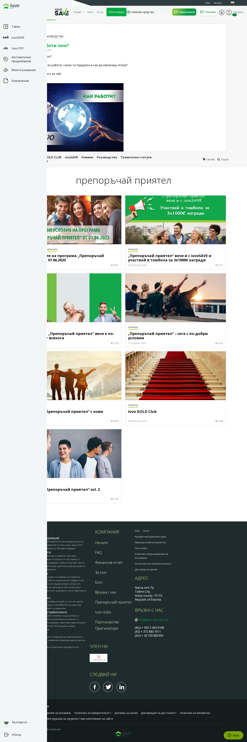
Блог (90, 12)
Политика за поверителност (153, 563)
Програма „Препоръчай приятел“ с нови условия (63, 413)
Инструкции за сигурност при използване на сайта (80, 718)
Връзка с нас (105, 592)
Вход (100, 12)
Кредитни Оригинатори (150, 536)
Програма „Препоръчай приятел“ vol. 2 (61, 489)
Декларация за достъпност (158, 713)
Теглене (210, 12)
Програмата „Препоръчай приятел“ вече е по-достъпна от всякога (68, 336)
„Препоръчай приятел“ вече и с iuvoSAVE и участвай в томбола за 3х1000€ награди (169, 258)
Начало (101, 542)
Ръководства (53, 36)
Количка (221, 12)
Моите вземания (24, 70)
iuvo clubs (103, 612)
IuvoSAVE (18, 37)
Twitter (108, 687)
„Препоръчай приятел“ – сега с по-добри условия (168, 336)
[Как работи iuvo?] (72, 117)
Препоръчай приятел (113, 602)
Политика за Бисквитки (195, 713)
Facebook (94, 687)
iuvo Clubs (141, 548)
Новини (87, 157)
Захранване (187, 12)
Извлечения (20, 81)
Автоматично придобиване (21, 59)
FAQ (98, 552)
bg (234, 3)
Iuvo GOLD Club (142, 411)
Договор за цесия (146, 569)
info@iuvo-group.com (153, 620)
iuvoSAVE (71, 157)
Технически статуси (136, 157)
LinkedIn (121, 687)
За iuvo (101, 572)
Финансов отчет (109, 562)
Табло (16, 27)
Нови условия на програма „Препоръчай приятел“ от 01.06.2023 (63, 258)
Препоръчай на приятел (150, 542)
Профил (229, 12)
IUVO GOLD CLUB (49, 157)
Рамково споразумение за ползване (47, 713)
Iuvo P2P (18, 48)
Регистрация (116, 12)
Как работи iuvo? (50, 45)
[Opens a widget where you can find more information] (233, 735)
